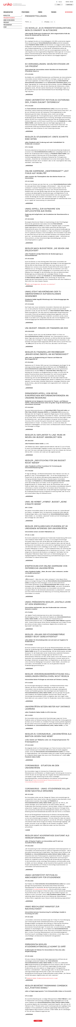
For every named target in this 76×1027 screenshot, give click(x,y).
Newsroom (69, 12)
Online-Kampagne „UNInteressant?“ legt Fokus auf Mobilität (47, 172)
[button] (21, 15)
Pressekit (6, 22)
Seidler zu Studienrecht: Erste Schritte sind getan (46, 138)
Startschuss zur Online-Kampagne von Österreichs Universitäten (46, 567)
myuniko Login (69, 4)
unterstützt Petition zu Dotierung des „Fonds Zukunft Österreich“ (47, 101)
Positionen (25, 12)
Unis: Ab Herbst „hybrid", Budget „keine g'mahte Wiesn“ (46, 503)
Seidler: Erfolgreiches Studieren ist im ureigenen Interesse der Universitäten (46, 527)
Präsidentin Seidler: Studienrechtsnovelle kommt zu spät (45, 945)
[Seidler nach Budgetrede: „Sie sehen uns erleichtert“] (40, 284)
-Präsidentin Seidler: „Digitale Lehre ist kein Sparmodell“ (48, 603)
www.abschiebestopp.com (40, 889)
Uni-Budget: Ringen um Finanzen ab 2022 (46, 328)
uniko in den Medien (8, 20)
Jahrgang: (46, 21)
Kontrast (60, 1)
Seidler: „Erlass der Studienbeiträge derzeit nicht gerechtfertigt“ (45, 635)
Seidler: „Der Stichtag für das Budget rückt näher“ (45, 461)
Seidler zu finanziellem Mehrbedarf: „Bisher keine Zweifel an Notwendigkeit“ (47, 353)
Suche (58, 4)
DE (67, 1)
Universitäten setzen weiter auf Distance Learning (47, 707)
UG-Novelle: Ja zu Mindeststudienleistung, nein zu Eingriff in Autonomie (48, 29)
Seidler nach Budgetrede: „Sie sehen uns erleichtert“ (47, 249)
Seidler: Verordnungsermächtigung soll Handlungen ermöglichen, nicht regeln (47, 675)
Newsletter (6, 15)
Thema (27, 21)
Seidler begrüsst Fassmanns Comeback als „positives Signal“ (46, 986)
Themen (53, 12)
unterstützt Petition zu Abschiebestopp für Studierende (42, 876)
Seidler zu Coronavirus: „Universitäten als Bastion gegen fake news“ (48, 735)
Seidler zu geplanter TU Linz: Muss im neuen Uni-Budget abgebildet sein (45, 436)
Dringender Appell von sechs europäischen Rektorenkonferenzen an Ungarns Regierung (47, 395)
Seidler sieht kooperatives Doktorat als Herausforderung (47, 836)
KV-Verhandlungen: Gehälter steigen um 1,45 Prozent (47, 65)
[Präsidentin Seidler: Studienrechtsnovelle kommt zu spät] (41, 978)
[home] (14, 4)
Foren (40, 12)
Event (5, 27)
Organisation (8, 12)
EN (71, 1)
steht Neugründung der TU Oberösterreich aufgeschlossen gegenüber (43, 293)
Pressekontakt (7, 25)
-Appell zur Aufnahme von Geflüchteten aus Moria (42, 210)
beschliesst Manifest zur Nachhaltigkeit (42, 907)
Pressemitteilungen (9, 18)
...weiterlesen (29, 58)
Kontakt (38, 1020)
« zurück (27, 830)
